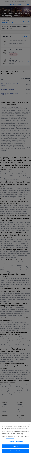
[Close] (29, 424)
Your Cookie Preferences (15, 441)
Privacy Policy (10, 438)
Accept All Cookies (15, 451)
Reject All (15, 446)
